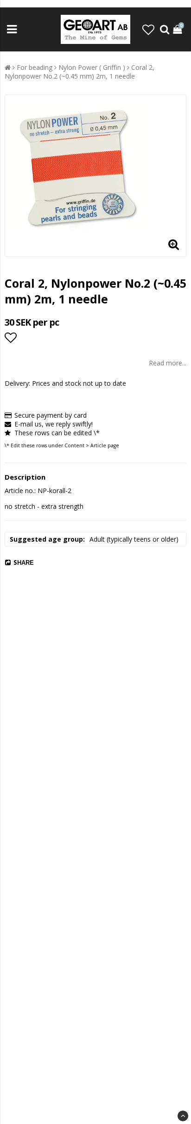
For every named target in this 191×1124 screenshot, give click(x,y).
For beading (34, 67)
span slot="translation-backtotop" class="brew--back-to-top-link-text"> (183, 1116)
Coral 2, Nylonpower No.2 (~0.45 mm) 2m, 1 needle (79, 71)
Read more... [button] (167, 362)
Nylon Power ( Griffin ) (91, 67)
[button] (148, 30)
